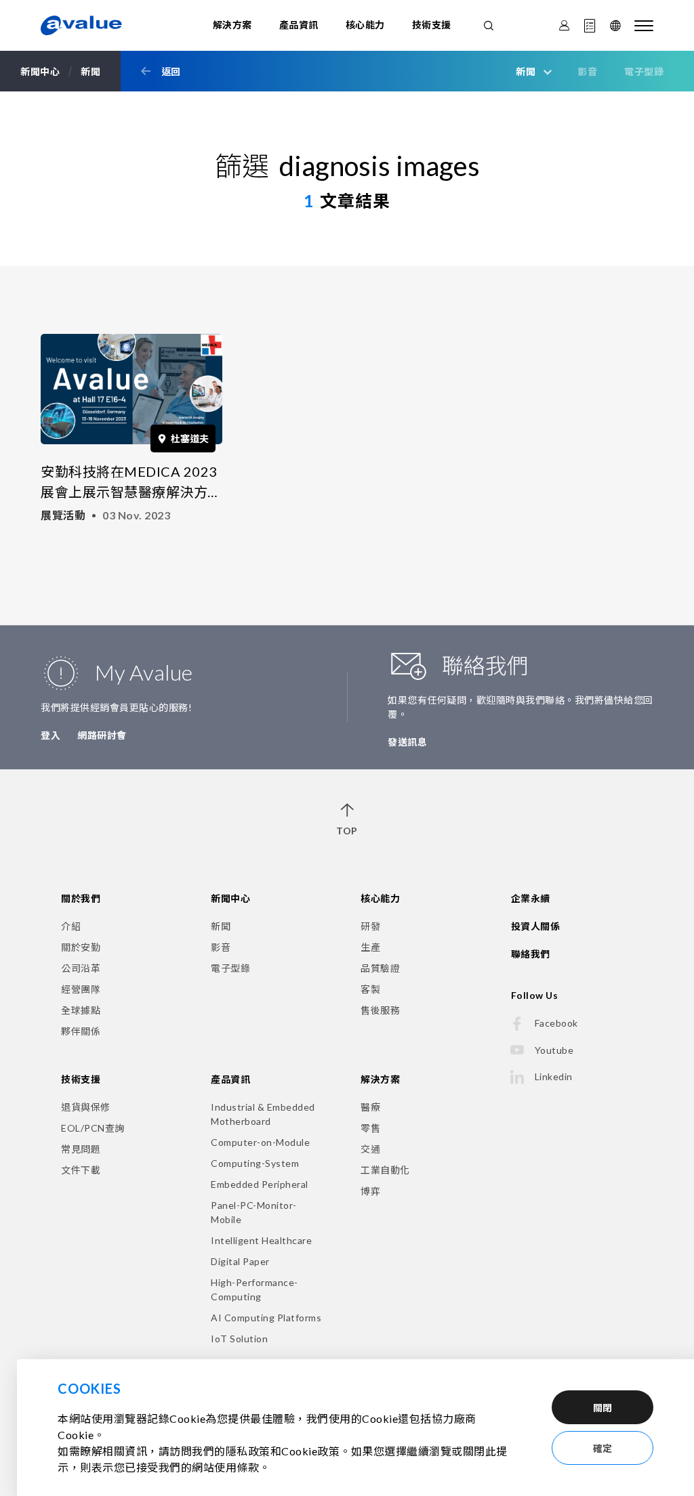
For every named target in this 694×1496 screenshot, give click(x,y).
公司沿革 (80, 968)
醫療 (370, 1107)
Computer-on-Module (260, 1142)
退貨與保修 (85, 1107)
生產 (370, 947)
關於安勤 (80, 947)
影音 (587, 71)
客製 (370, 989)
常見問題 (80, 1149)
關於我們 (80, 898)
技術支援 (431, 24)
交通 (370, 1149)
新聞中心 (230, 898)
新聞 (220, 926)
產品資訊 (299, 24)
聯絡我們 (530, 954)
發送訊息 (407, 742)
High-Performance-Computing (254, 1289)
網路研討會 (102, 735)
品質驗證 (380, 968)
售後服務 (380, 1010)
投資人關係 (535, 926)
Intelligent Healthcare (261, 1240)
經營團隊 (80, 989)
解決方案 (232, 24)
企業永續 (530, 898)
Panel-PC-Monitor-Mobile (254, 1212)
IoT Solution (239, 1338)
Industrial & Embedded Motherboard (263, 1114)
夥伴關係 (80, 1031)
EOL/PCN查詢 (93, 1128)
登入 (50, 735)
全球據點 (80, 1010)
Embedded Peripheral (259, 1184)
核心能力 (365, 24)
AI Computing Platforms (266, 1317)
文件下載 (80, 1170)
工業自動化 (385, 1170)
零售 (370, 1128)
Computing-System (255, 1163)
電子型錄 (644, 71)
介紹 (71, 926)
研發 (370, 926)
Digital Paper (240, 1261)
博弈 (370, 1191)
